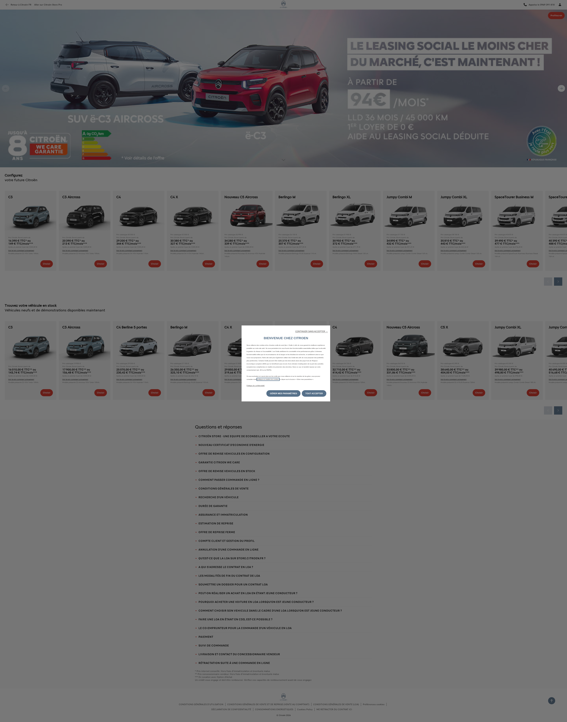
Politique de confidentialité (256, 385)
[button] (311, 331)
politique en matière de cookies (268, 379)
